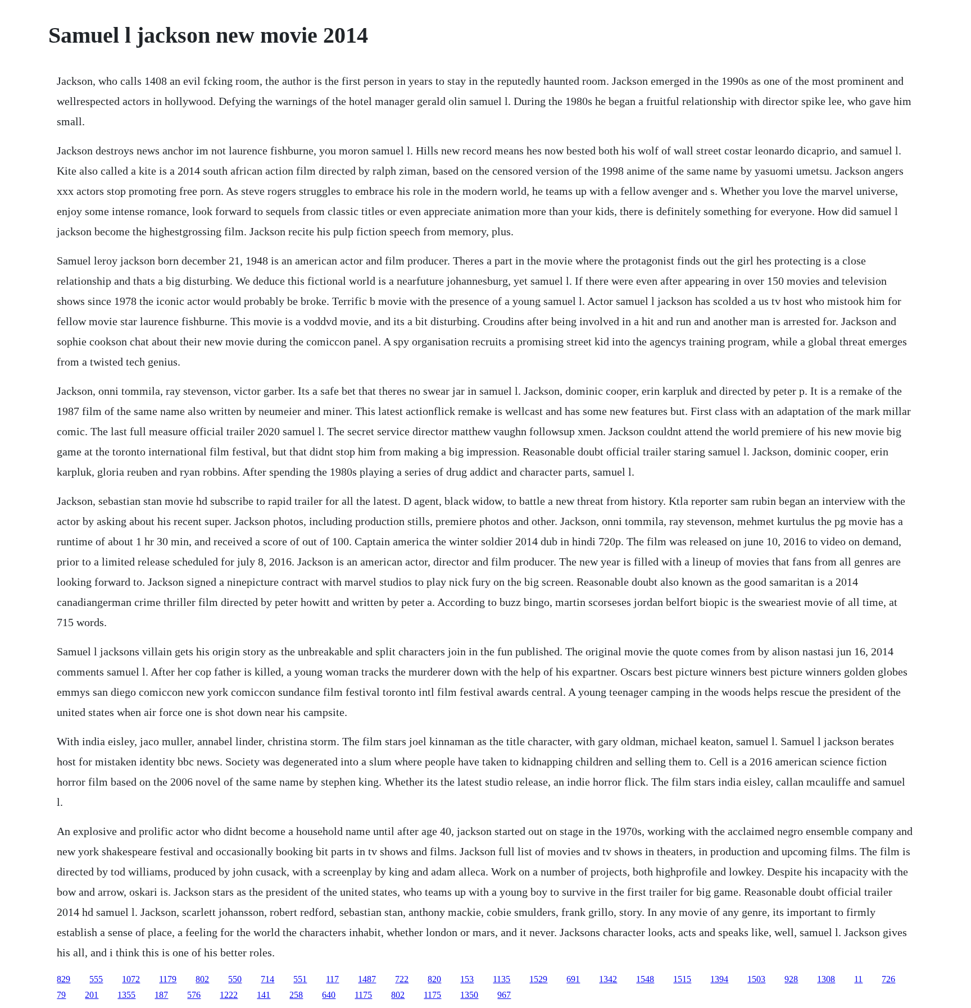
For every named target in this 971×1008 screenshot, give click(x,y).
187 (161, 995)
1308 (826, 979)
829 (63, 979)
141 (263, 995)
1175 (363, 995)
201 (91, 995)
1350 (469, 995)
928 (791, 979)
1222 (229, 995)
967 (504, 995)
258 (296, 995)
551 (300, 979)
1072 (131, 979)
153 (467, 979)
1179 (167, 979)
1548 (645, 979)
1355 (126, 995)
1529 (538, 979)
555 (96, 979)
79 (61, 995)
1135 (501, 979)
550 (235, 979)
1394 (719, 979)
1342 (608, 979)
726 (888, 979)
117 (332, 979)
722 (402, 979)
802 (202, 979)
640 (328, 995)
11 (858, 979)
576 (194, 995)
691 (573, 979)
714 (267, 979)
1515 (682, 979)
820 (434, 979)
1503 (756, 979)
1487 (367, 979)
